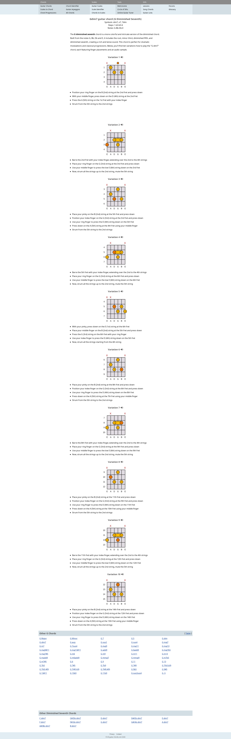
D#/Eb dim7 (136, 718)
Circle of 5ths (122, 9)
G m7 (41, 646)
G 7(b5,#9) (44, 669)
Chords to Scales (98, 13)
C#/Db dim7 (75, 718)
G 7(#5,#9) (105, 669)
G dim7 (42, 642)
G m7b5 (165, 657)
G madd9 (43, 657)
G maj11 (135, 646)
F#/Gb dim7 (75, 722)
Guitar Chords (46, 6)
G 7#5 (72, 665)
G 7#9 (134, 665)
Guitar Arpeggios (73, 9)
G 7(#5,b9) (74, 669)
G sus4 (134, 642)
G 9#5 (164, 669)
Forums (172, 6)
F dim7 (42, 722)
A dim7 (165, 722)
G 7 (102, 638)
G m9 (103, 654)
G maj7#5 (43, 654)
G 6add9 (135, 650)
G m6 (72, 654)
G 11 (133, 661)
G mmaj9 (135, 657)
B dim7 (73, 726)
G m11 (134, 654)
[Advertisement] (115, 115)
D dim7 (104, 718)
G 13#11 (43, 673)
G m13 (165, 654)
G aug (72, 642)
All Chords (70, 13)
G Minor (73, 638)
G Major (43, 638)
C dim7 (42, 718)
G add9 (104, 650)
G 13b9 (73, 673)
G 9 (102, 661)
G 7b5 (42, 665)
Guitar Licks (147, 13)
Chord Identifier (72, 6)
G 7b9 (103, 665)
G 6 (71, 661)
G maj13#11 (75, 650)
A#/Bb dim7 (44, 726)
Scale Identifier (98, 9)
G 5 (132, 638)
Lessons (146, 6)
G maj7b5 (166, 650)
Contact (119, 734)
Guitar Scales (97, 6)
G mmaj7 (105, 657)
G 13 (164, 661)
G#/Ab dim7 (136, 722)
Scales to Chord (46, 9)
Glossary (172, 9)
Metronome (122, 6)
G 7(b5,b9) (166, 665)
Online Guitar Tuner (125, 13)
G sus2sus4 (136, 673)
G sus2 (104, 642)
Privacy (112, 734)
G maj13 (165, 646)
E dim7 (165, 718)
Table (188, 633)
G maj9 (104, 646)
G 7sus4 (73, 646)
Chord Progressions (48, 13)
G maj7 (165, 642)
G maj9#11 (44, 650)
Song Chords (148, 9)
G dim (164, 638)
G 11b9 (104, 673)
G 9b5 (134, 669)
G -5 (164, 673)
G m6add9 (74, 657)
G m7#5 (43, 661)
